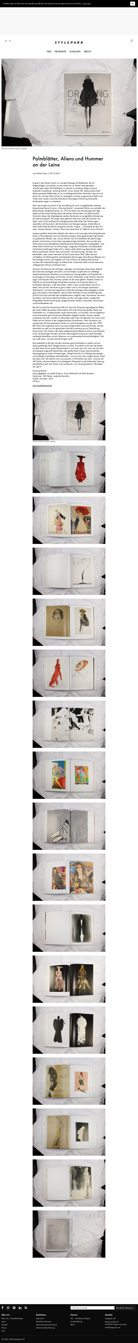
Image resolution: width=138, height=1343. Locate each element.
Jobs (3, 1331)
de (6, 41)
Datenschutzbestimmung (45, 1328)
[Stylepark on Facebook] (2, 1308)
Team (3, 1321)
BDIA (73, 1324)
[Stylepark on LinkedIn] (20, 1308)
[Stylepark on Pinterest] (14, 1308)
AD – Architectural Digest (80, 1318)
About (87, 51)
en (10, 41)
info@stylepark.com (112, 1327)
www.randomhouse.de (42, 385)
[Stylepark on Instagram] (8, 1308)
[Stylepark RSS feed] (26, 1308)
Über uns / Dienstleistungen (12, 1318)
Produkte (60, 51)
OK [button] (133, 3)
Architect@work (77, 1321)
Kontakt (4, 1324)
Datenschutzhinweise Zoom (46, 1324)
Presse (4, 1328)
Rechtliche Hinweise (43, 1321)
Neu (49, 51)
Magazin (74, 51)
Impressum (40, 1318)
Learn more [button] (86, 3)
